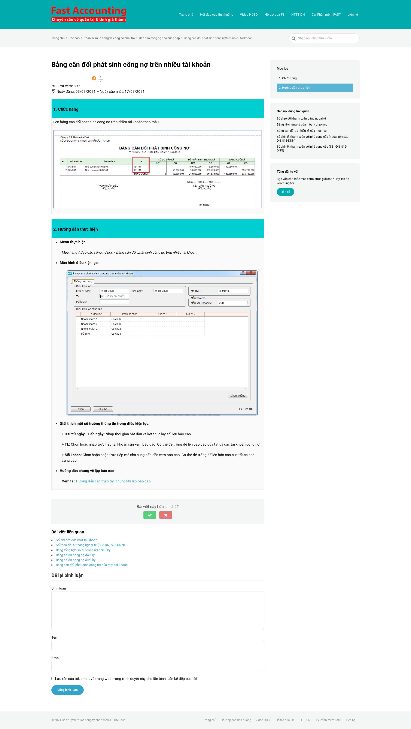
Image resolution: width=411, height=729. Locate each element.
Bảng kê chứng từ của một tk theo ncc (302, 124)
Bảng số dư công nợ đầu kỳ (75, 555)
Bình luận (58, 588)
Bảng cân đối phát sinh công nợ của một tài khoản (92, 565)
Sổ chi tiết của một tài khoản (76, 540)
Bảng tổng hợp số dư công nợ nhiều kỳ (83, 550)
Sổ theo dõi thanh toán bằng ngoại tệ (301, 118)
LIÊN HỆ (285, 191)
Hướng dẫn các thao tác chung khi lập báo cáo (113, 481)
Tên (54, 637)
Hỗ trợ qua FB (274, 14)
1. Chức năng (288, 78)
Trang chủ (186, 14)
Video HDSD (249, 14)
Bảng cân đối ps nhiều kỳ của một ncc (301, 130)
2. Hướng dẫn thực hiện (294, 87)
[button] (149, 515)
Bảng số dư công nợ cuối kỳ (75, 560)
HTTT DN (298, 14)
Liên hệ (353, 14)
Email (55, 658)
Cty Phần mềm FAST (326, 14)
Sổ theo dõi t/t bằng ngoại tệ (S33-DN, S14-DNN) (90, 545)
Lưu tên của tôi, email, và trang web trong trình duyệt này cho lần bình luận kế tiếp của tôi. (126, 679)
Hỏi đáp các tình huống (216, 14)
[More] (94, 78)
